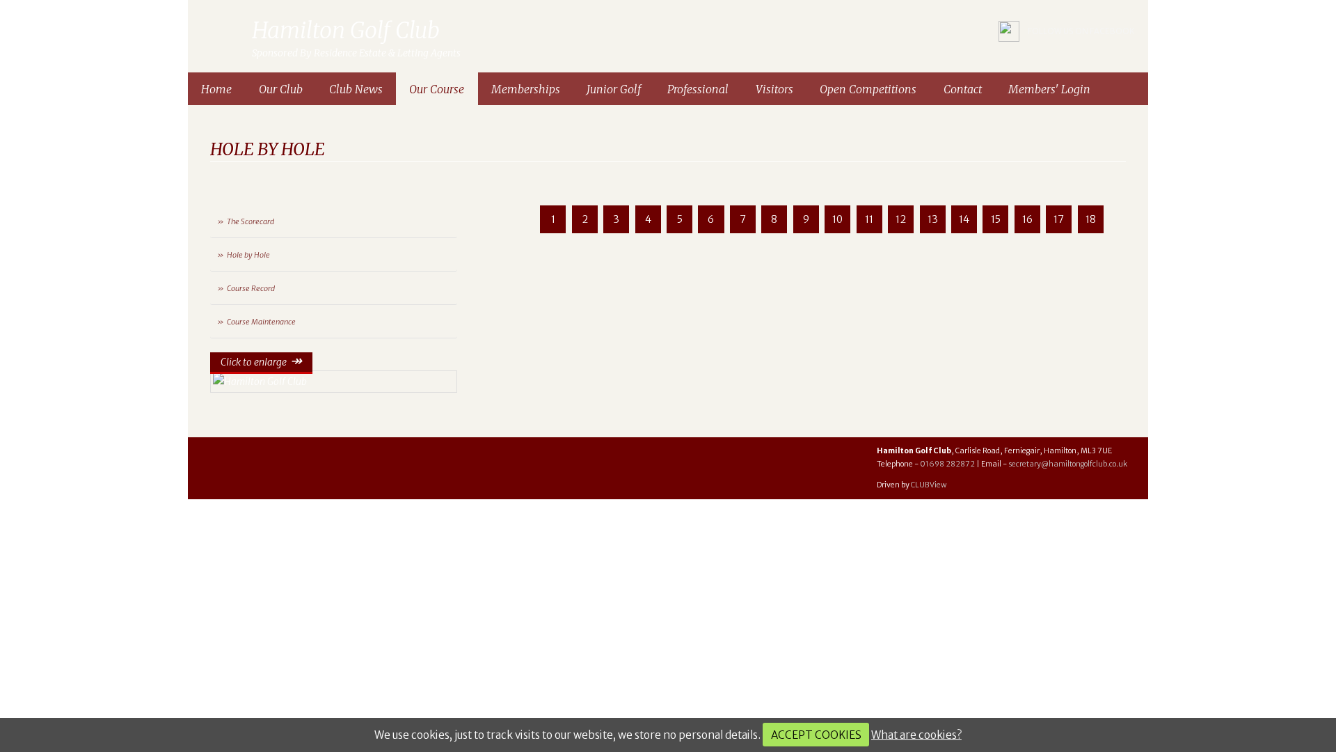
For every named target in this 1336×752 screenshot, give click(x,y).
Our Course (436, 89)
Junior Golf (614, 89)
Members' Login (1049, 89)
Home (216, 89)
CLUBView (928, 484)
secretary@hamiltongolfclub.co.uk (1067, 464)
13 (933, 219)
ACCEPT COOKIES (816, 735)
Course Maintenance (261, 322)
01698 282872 (947, 464)
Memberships (525, 89)
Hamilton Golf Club (223, 31)
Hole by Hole (248, 255)
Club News (356, 89)
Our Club (281, 89)
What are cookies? (916, 735)
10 (837, 219)
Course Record (251, 288)
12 (901, 219)
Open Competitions (868, 89)
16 (1027, 219)
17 (1058, 219)
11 (869, 219)
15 (996, 219)
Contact (963, 89)
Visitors (774, 89)
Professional (698, 89)
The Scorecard (250, 221)
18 (1091, 219)
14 (964, 219)
